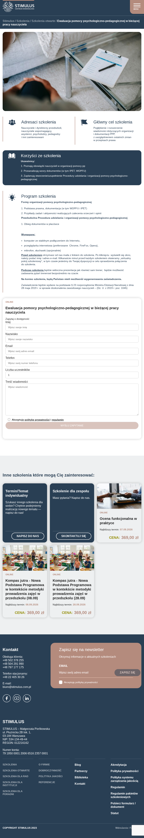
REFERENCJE (47, 782)
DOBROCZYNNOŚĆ (50, 770)
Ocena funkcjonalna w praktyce (118, 521)
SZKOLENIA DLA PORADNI (12, 793)
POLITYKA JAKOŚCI (51, 776)
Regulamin (118, 787)
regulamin (58, 419)
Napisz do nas (28, 536)
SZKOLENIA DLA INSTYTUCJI (12, 784)
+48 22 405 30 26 (13, 677)
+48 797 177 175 (13, 667)
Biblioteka (81, 777)
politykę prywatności (37, 419)
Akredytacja (119, 764)
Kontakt (80, 783)
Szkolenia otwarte (43, 20)
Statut (115, 813)
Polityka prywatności (124, 771)
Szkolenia (23, 20)
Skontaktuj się (73, 536)
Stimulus (8, 20)
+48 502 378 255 (13, 660)
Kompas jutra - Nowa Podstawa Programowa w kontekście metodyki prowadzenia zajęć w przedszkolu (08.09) (24, 589)
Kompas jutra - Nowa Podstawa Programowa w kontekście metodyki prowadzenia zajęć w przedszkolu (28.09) (72, 589)
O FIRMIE (44, 764)
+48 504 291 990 (13, 663)
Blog (78, 764)
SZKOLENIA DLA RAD (15, 776)
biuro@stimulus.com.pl (17, 686)
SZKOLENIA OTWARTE (16, 770)
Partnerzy (81, 771)
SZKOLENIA (10, 764)
